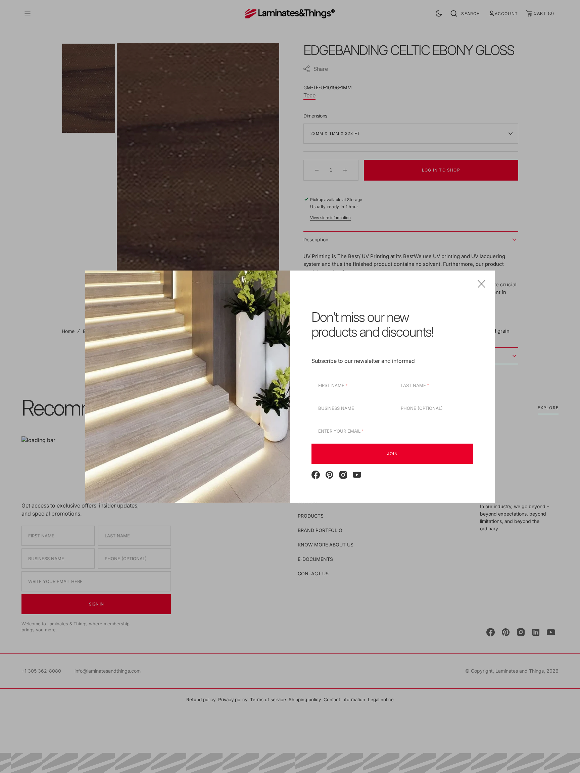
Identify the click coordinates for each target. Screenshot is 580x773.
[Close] (481, 283)
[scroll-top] (564, 757)
